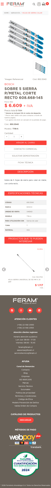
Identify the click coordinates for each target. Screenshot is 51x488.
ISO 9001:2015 (25, 380)
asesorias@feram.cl (25, 350)
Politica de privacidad (25, 393)
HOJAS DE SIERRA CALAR (32, 13)
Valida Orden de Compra (25, 406)
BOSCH (9, 84)
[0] (44, 4)
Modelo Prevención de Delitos (25, 403)
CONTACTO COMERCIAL (25, 149)
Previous (3, 268)
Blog (26, 373)
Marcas (26, 383)
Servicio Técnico (25, 386)
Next (46, 268)
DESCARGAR (25, 420)
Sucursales (25, 389)
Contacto (25, 370)
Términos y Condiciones (25, 396)
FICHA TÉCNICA (25, 163)
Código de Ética (25, 399)
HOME (6, 13)
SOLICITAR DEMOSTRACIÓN (25, 156)
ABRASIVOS (15, 13)
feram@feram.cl (25, 347)
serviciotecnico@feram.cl (25, 353)
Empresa (25, 376)
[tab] (25, 172)
